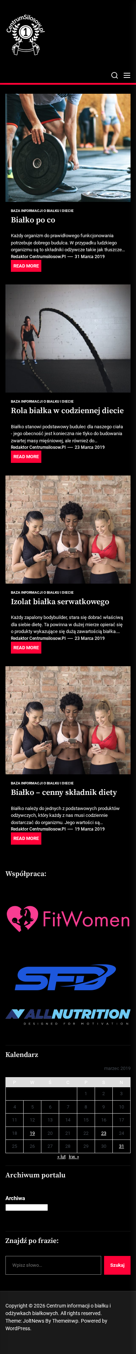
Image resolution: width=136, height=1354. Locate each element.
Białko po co (33, 220)
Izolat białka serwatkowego (60, 602)
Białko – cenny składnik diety (64, 792)
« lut (61, 1156)
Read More (26, 266)
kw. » (74, 1156)
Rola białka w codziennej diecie (67, 411)
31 (121, 1146)
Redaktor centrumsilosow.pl (38, 256)
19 (32, 1133)
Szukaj (117, 1265)
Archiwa (15, 1198)
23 (103, 1133)
